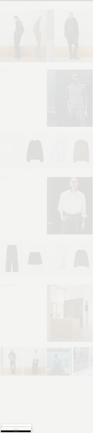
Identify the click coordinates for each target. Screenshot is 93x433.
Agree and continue (16, 431)
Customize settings (16, 429)
